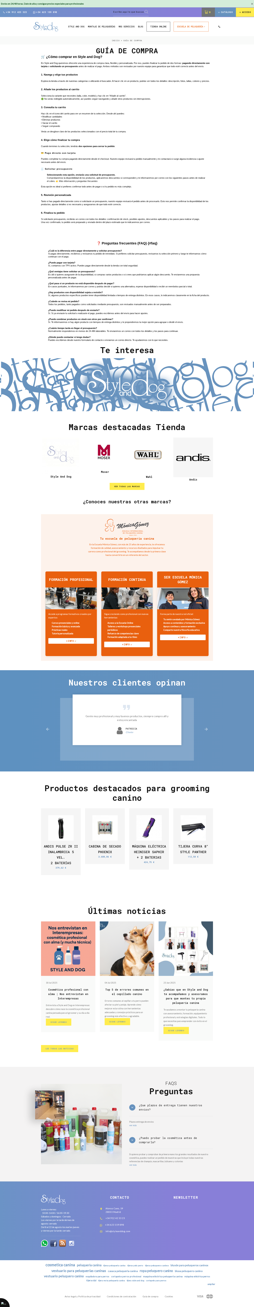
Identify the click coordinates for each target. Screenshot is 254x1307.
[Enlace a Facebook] (53, 1243)
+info (70, 640)
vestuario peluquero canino (64, 1276)
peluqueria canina (89, 1265)
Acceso (246, 12)
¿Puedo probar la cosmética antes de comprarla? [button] (168, 1140)
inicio (116, 40)
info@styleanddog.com (118, 1231)
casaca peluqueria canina (123, 1271)
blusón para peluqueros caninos (189, 1265)
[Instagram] (71, 1243)
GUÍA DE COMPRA (132, 40)
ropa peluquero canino (156, 1271)
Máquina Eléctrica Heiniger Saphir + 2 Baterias (149, 851)
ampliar (211, 1284)
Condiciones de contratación (121, 1296)
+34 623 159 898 (46, 12)
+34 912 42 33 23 (115, 1218)
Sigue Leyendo (58, 1022)
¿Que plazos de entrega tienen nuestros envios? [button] (170, 1107)
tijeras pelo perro (135, 1265)
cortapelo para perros (156, 1280)
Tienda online (158, 26)
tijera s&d (91, 1280)
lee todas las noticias (60, 1048)
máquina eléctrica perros (197, 1276)
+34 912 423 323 (16, 12)
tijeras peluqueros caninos (157, 1265)
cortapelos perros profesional (126, 1276)
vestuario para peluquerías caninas (78, 1271)
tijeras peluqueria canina (114, 1265)
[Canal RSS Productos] (62, 1243)
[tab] (171, 1107)
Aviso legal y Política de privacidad (83, 1296)
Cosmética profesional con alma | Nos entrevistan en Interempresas (68, 994)
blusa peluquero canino (189, 1271)
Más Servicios (127, 26)
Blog (140, 26)
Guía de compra (150, 1296)
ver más (133, 1125)
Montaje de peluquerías (101, 26)
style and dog (76, 26)
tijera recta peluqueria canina (111, 1280)
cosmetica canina (60, 1264)
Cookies (169, 1296)
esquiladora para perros (97, 1276)
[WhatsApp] (44, 1243)
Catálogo (227, 12)
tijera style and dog (135, 1280)
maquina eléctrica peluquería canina (163, 1276)
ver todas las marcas (127, 486)
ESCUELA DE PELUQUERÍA (190, 26)
